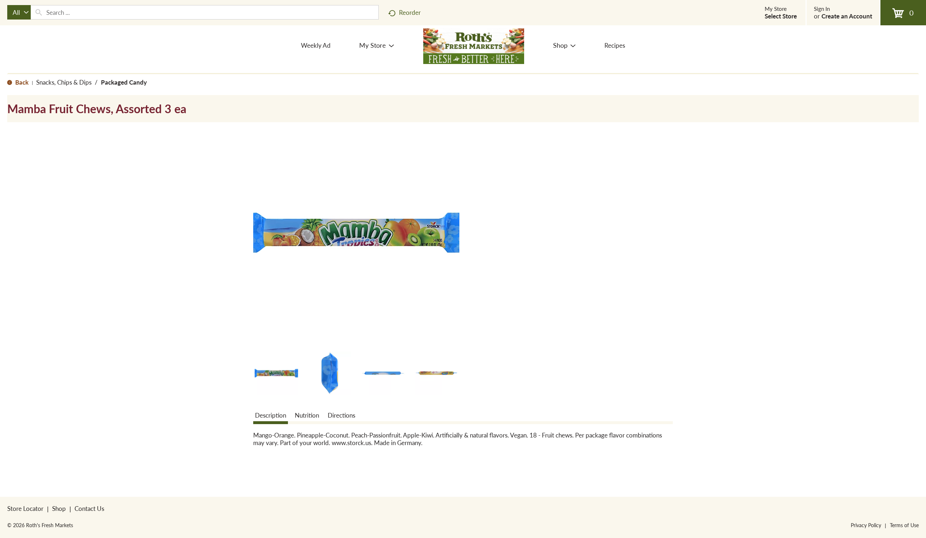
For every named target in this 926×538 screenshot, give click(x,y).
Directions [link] (341, 415)
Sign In (822, 9)
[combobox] (19, 12)
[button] (276, 373)
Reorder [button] (410, 12)
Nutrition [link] (307, 415)
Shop (59, 508)
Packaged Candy (124, 82)
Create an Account (846, 16)
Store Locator (25, 508)
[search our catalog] (39, 12)
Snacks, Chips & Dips (64, 82)
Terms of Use (904, 525)
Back (21, 82)
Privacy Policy (866, 525)
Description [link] (270, 415)
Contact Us (89, 508)
